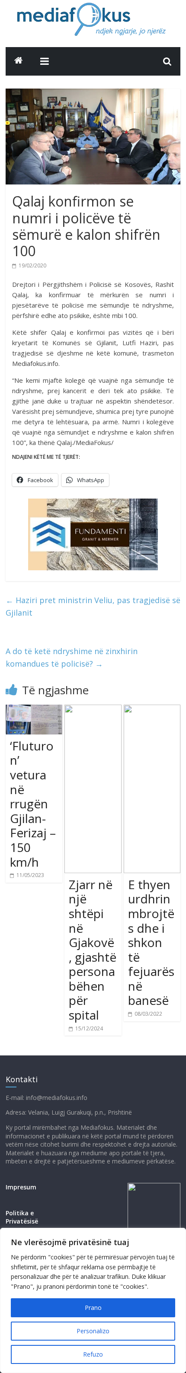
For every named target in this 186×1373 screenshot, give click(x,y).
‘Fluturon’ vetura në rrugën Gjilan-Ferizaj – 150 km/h (33, 803)
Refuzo (93, 1354)
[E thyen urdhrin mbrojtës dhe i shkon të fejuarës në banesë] (152, 710)
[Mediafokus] (19, 60)
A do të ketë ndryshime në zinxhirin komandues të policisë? (72, 657)
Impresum (21, 1187)
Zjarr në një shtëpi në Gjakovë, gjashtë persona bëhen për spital (92, 949)
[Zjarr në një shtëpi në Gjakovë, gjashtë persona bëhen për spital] (92, 710)
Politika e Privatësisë (22, 1217)
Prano (93, 1307)
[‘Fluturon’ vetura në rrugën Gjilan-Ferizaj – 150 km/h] (34, 710)
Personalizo (93, 1331)
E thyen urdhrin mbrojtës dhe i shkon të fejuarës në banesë (151, 942)
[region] (93, 1300)
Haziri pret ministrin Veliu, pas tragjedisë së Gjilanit (93, 606)
